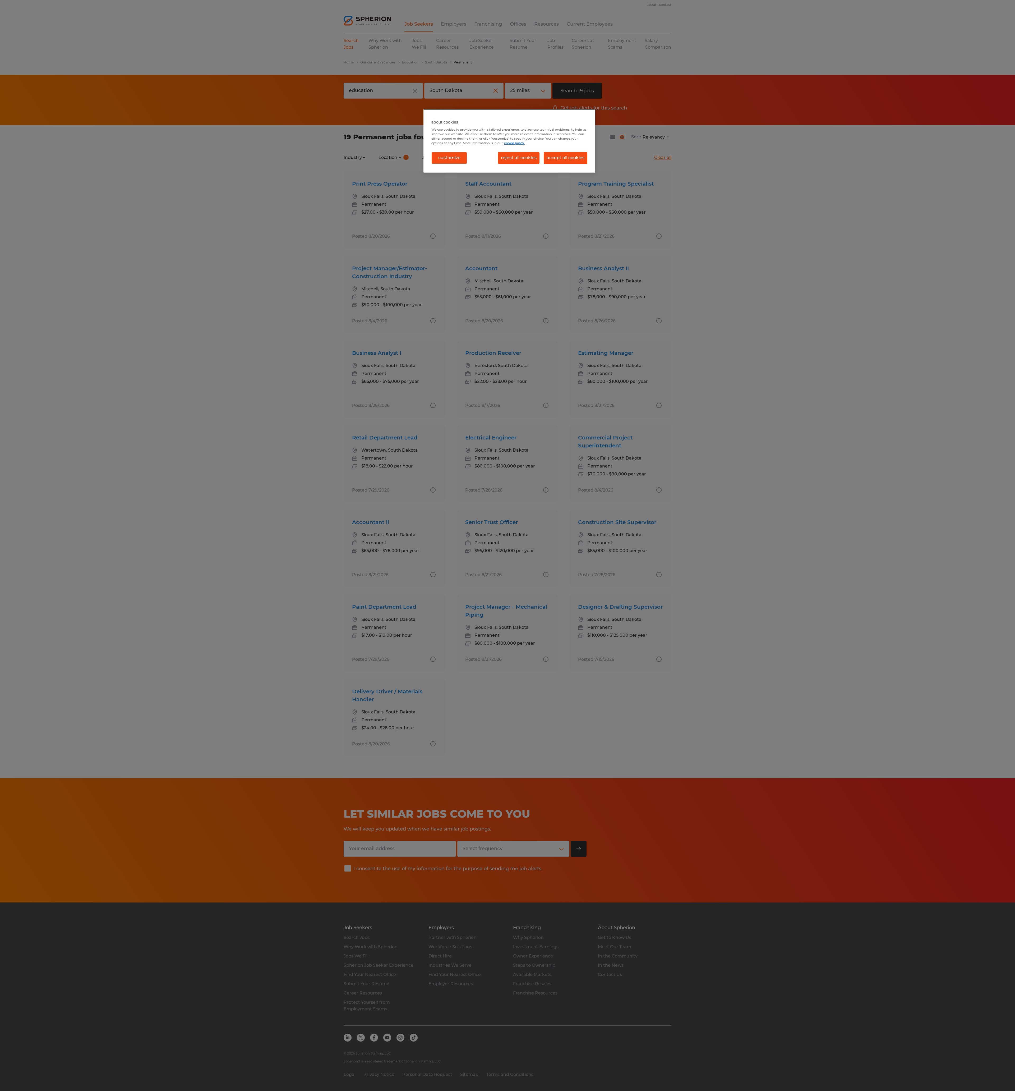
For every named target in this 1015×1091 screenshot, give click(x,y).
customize (449, 157)
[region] (509, 141)
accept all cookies (565, 157)
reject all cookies (519, 157)
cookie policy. (514, 143)
